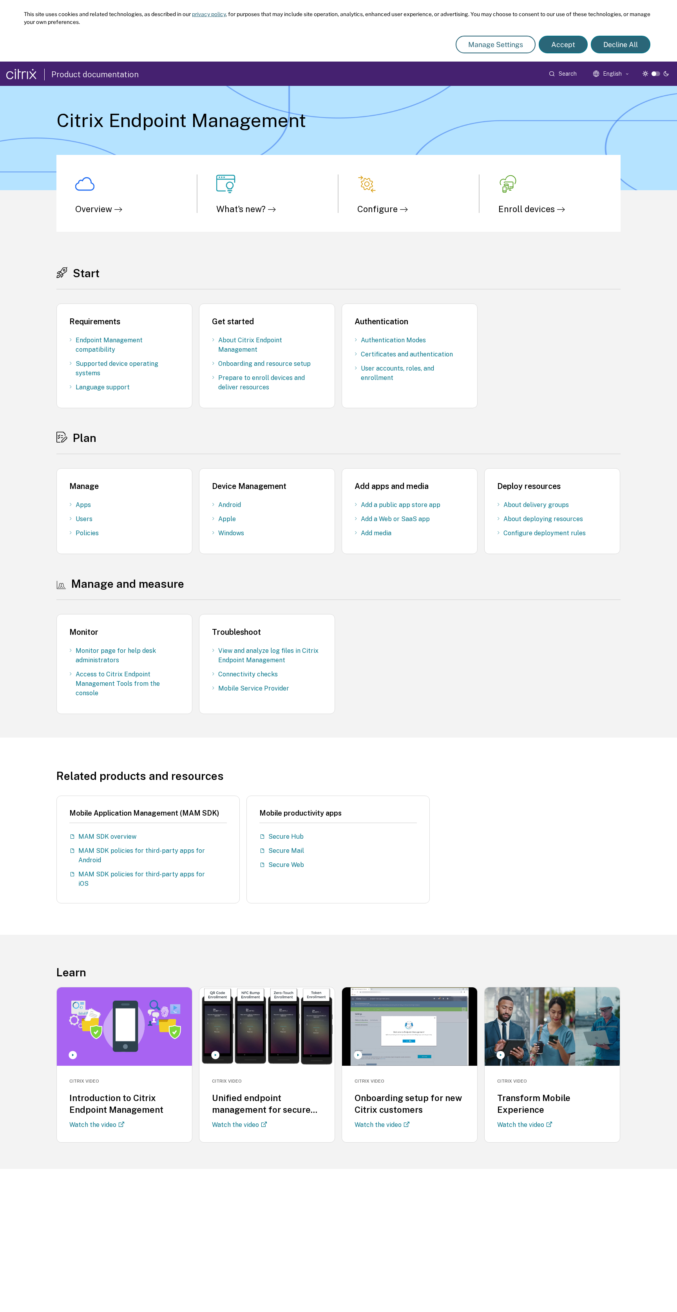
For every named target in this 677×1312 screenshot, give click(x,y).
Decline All (620, 44)
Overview (94, 209)
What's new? (242, 209)
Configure (378, 209)
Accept (563, 44)
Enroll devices (527, 209)
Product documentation (95, 74)
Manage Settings (495, 44)
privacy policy (209, 14)
